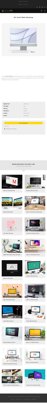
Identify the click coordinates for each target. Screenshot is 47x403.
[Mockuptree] (7, 10)
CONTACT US (19, 399)
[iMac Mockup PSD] (12, 203)
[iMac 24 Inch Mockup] (12, 182)
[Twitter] (37, 7)
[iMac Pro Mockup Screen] (35, 246)
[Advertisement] (23, 66)
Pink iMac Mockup (8, 233)
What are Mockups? (24, 1)
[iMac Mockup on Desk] (12, 333)
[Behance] (42, 7)
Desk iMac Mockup (8, 321)
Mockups (15, 128)
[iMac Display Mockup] (12, 291)
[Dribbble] (45, 7)
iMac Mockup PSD (8, 212)
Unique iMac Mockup (32, 276)
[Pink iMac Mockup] (12, 224)
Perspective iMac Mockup (33, 385)
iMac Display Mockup (9, 299)
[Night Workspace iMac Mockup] (12, 246)
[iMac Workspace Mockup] (12, 355)
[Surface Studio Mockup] (35, 224)
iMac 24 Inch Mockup (9, 190)
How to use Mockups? (24, 4)
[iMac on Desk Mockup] (35, 354)
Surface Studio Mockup (32, 233)
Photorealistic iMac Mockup (11, 385)
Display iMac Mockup (32, 190)
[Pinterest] (39, 7)
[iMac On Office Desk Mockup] (35, 203)
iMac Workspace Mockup (10, 363)
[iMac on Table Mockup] (35, 333)
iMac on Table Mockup (32, 342)
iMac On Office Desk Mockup (34, 212)
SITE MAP (34, 399)
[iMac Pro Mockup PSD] (35, 291)
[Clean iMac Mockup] (35, 312)
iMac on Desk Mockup (32, 362)
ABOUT (12, 399)
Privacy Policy (27, 399)
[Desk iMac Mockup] (12, 312)
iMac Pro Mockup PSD (32, 299)
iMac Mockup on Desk (9, 342)
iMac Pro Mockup (8, 278)
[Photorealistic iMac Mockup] (12, 376)
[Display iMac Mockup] (35, 182)
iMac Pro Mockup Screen (33, 254)
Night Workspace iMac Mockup (11, 254)
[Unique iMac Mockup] (35, 267)
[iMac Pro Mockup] (12, 268)
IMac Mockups (9, 128)
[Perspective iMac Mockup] (35, 376)
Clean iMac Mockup (31, 321)
